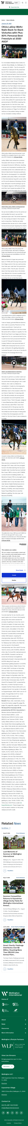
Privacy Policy (17, 1123)
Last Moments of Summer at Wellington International (12, 854)
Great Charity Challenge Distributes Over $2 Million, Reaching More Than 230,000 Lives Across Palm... (13, 950)
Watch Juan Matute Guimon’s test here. (12, 371)
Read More (10, 870)
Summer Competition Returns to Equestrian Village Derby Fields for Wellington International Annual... (13, 900)
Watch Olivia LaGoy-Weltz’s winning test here (13, 206)
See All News (5, 828)
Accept (14, 575)
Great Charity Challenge (18, 926)
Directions (4, 1083)
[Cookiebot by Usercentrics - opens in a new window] (19, 544)
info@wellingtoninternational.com (10, 1107)
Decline (14, 580)
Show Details (19, 570)
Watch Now (6, 1066)
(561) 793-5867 (14, 1105)
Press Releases (20, 833)
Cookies (9, 1123)
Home (3, 20)
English (16, 2)
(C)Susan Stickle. (18, 157)
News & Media (10, 20)
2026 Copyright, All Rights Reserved (14, 1120)
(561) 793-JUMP (6, 1105)
